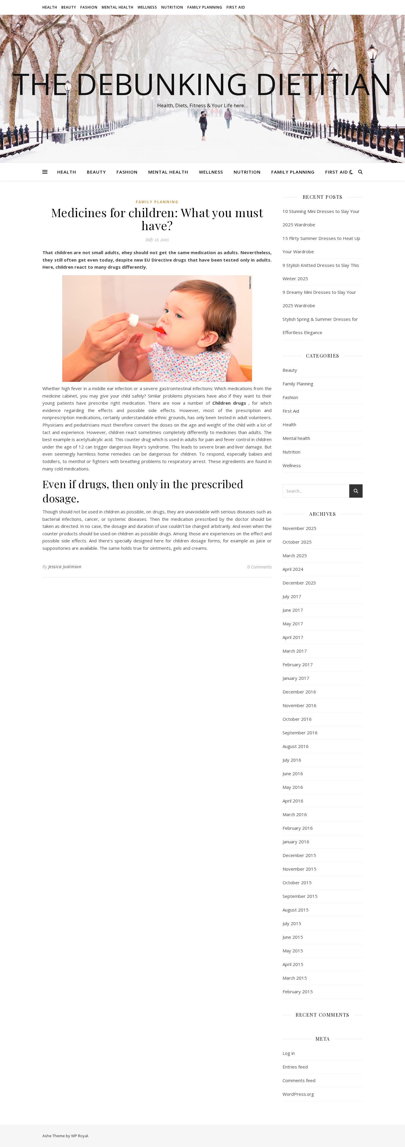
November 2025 (299, 528)
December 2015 (299, 855)
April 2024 (293, 569)
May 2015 (293, 951)
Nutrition (172, 7)
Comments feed (299, 1080)
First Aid (236, 7)
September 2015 (300, 896)
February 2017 (298, 664)
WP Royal (79, 1135)
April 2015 (293, 964)
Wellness (147, 7)
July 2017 (292, 596)
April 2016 (293, 801)
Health (49, 7)
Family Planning (204, 7)
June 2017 (293, 610)
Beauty (68, 7)
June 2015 (293, 937)
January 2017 (296, 678)
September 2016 (300, 733)
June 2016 (293, 773)
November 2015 (299, 869)
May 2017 (293, 624)
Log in (289, 1053)
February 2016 (298, 828)
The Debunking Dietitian (202, 83)
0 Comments (259, 567)
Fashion (89, 7)
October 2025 (297, 542)
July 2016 (292, 760)
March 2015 (295, 978)
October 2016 (297, 719)
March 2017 (295, 651)
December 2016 (299, 692)
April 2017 (293, 637)
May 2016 (293, 787)
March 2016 (295, 814)
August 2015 (296, 910)
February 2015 (298, 991)
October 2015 (297, 882)
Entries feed (295, 1067)
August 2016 (296, 746)
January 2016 (296, 842)
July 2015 (292, 923)
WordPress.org (298, 1094)
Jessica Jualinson (65, 566)
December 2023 (299, 583)
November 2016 (299, 705)
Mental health (117, 7)
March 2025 (295, 555)
